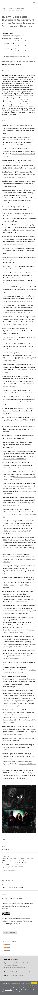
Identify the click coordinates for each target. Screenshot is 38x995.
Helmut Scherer (7, 44)
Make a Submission (9, 932)
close (34, 983)
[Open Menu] (34, 3)
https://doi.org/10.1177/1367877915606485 (17, 313)
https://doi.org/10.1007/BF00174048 (14, 177)
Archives (10, 9)
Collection (15, 975)
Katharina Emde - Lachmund (10, 39)
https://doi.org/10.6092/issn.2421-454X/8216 (19, 56)
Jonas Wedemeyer (8, 49)
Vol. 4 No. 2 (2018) (20, 9)
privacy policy (8, 989)
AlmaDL (30, 972)
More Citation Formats (10, 870)
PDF (6, 839)
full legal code (27, 921)
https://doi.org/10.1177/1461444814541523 (20, 301)
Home (4, 9)
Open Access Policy (14, 924)
